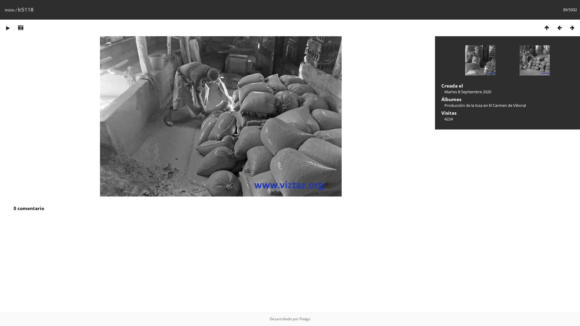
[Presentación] (8, 27)
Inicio (9, 10)
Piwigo (304, 318)
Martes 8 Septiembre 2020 (467, 91)
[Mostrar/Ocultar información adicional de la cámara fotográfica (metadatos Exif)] (20, 27)
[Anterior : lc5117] (559, 27)
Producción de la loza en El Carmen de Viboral (485, 105)
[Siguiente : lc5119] (572, 27)
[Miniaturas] (546, 27)
